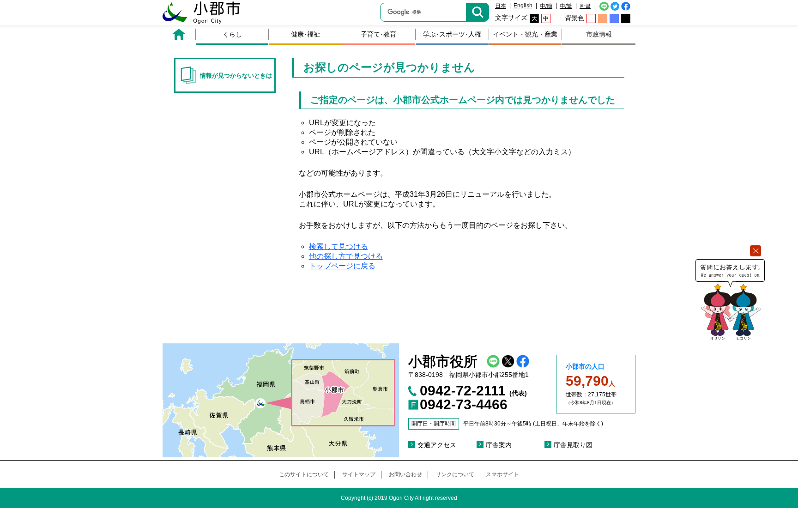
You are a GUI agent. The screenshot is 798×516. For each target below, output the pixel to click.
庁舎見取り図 (573, 445)
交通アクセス (436, 445)
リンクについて (454, 474)
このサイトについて (304, 474)
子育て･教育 (378, 34)
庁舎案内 (499, 445)
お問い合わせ (405, 474)
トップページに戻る (342, 266)
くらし (232, 34)
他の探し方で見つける (346, 256)
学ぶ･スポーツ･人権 (452, 34)
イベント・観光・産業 (525, 34)
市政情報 (599, 34)
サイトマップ (358, 474)
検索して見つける (338, 246)
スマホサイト (502, 474)
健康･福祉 (305, 34)
